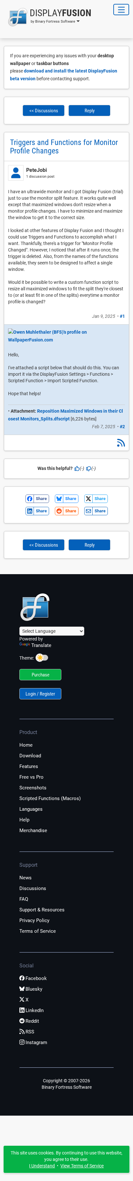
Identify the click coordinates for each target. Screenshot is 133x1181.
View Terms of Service (82, 1165)
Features (28, 766)
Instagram (36, 1042)
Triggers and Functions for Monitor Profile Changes (64, 146)
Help (24, 820)
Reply (90, 111)
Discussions (32, 888)
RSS (30, 1032)
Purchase (40, 675)
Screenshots (32, 788)
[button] (47, 17)
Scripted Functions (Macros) (50, 798)
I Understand (42, 1165)
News (25, 878)
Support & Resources (42, 910)
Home (26, 745)
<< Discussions (43, 111)
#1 (122, 316)
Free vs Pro (31, 777)
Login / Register (40, 694)
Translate (41, 645)
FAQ (23, 899)
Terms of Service (37, 931)
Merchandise (33, 830)
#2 (122, 426)
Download (30, 756)
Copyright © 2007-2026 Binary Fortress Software (67, 1084)
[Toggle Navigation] (121, 9)
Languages (31, 809)
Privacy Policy (34, 920)
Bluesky (34, 989)
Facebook (36, 978)
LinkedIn (35, 1010)
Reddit (32, 1021)
